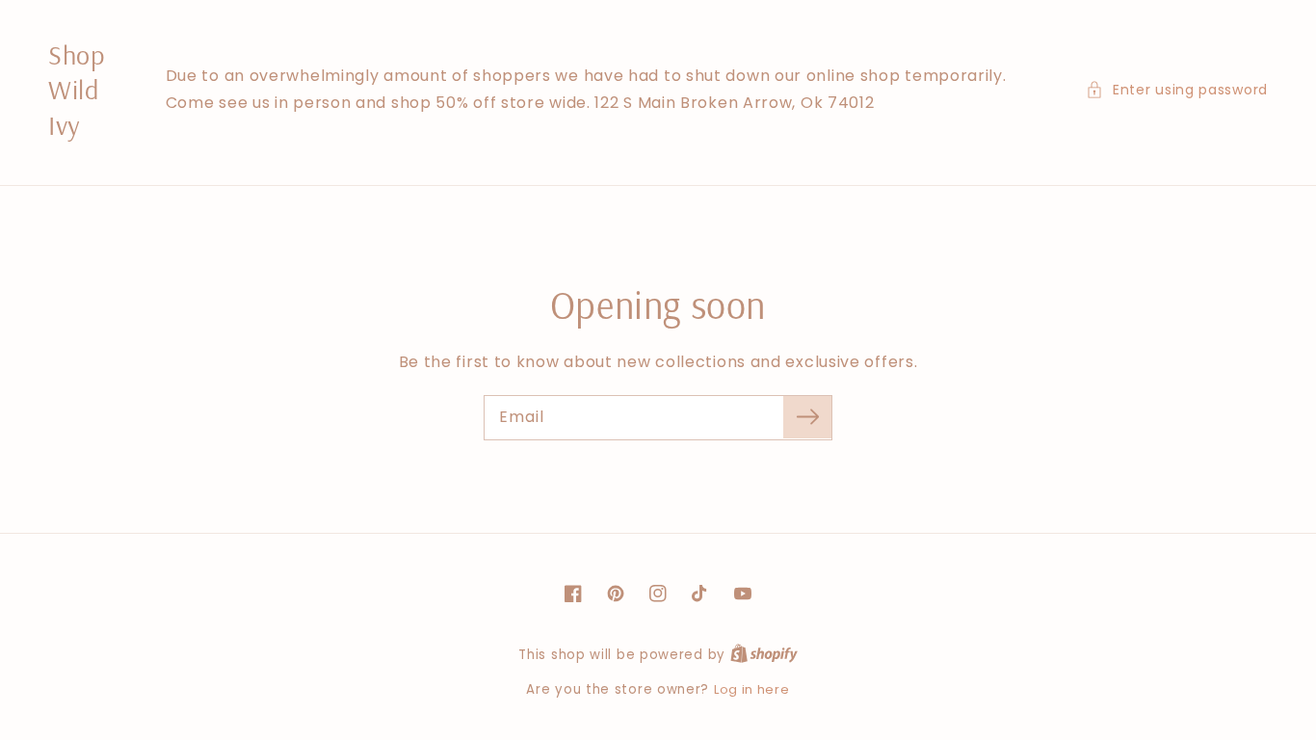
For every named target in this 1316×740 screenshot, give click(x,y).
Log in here (752, 689)
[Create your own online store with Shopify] (764, 655)
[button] (1177, 90)
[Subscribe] (807, 417)
